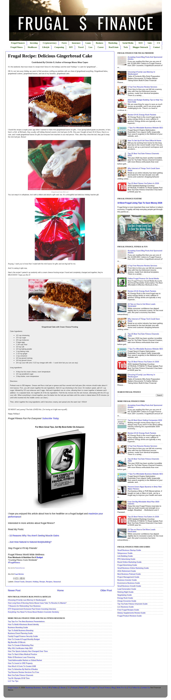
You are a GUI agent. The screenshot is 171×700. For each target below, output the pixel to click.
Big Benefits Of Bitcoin (16, 642)
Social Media (127, 43)
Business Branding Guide (18, 627)
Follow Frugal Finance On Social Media (143, 278)
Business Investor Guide (127, 580)
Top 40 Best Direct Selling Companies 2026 (145, 420)
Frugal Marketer (19, 574)
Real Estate (113, 47)
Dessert (29, 582)
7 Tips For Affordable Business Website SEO (145, 128)
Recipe (42, 582)
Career (101, 47)
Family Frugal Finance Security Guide (23, 636)
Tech (126, 47)
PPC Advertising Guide (126, 559)
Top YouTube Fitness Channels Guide (132, 604)
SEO (140, 43)
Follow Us (136, 688)
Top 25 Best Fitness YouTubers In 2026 (143, 183)
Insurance (76, 43)
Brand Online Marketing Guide (129, 562)
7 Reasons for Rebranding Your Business (24, 606)
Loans (88, 43)
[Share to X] (19, 578)
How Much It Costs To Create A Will (22, 666)
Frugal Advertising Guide (127, 565)
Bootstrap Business (33, 688)
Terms (44, 688)
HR (49, 688)
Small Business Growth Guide (129, 586)
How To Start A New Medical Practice (22, 654)
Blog (113, 688)
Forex (64, 43)
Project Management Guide (128, 577)
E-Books (62, 688)
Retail (81, 688)
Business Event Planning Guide (20, 633)
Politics (55, 688)
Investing (34, 43)
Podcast (74, 688)
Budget (39, 557)
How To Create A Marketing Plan (21, 645)
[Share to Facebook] (21, 578)
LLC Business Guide (125, 607)
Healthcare (32, 47)
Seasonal (57, 582)
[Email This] (14, 578)
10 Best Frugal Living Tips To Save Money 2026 (139, 203)
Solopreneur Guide (124, 553)
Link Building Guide (125, 556)
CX (158, 43)
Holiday (35, 582)
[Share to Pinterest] (24, 578)
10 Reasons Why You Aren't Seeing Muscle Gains (34, 535)
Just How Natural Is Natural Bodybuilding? (30, 542)
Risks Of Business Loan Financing (21, 657)
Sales (150, 43)
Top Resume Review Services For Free (23, 672)
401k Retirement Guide (126, 571)
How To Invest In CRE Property (20, 663)
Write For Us (122, 688)
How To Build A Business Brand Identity (23, 624)
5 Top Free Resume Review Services (142, 87)
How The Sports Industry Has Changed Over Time (28, 651)
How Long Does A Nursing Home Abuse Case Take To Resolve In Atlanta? (37, 603)
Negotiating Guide (124, 595)
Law (91, 47)
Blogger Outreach (140, 47)
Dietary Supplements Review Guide (131, 613)
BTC (87, 688)
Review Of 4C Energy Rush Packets (142, 115)
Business (99, 43)
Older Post (106, 590)
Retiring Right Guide (125, 592)
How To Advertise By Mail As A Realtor (23, 669)
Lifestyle (45, 47)
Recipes (49, 582)
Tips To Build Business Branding (20, 630)
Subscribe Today (50, 418)
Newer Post (14, 590)
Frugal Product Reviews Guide (129, 616)
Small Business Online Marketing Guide (133, 568)
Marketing (112, 43)
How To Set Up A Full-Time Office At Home (144, 140)
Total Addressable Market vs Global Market (25, 660)
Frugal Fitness (17, 47)
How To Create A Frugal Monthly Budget (24, 639)
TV (68, 688)
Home (60, 590)
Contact (156, 47)
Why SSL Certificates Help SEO (20, 648)
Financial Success (20, 568)
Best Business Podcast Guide (129, 574)
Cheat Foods (19, 582)
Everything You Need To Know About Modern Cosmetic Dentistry (33, 612)
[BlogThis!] (16, 578)
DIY (71, 47)
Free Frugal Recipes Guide (128, 610)
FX (129, 688)
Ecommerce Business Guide (128, 583)
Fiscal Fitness (104, 688)
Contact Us (145, 688)
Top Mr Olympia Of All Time (19, 678)
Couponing (59, 47)
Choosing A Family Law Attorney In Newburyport (27, 600)
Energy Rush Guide (125, 598)
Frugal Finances (18, 43)
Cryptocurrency (50, 43)
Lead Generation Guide (126, 589)
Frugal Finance (13, 688)
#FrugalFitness (14, 563)
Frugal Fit (94, 688)
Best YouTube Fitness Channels (20, 675)
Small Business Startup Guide (129, 550)
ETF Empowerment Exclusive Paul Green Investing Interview (32, 609)
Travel (80, 47)
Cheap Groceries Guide (126, 601)
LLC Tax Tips (13, 681)
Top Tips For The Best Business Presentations (26, 621)
